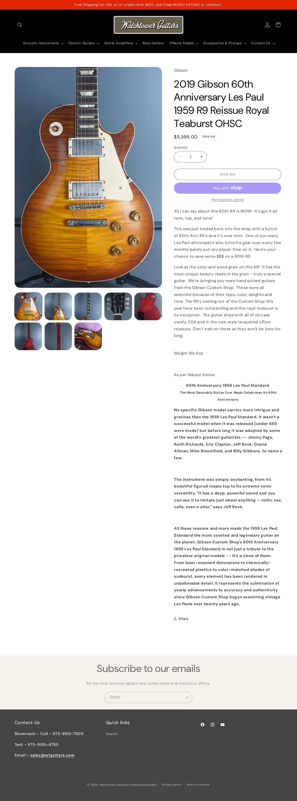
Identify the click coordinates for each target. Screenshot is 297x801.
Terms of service (198, 784)
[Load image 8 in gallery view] (88, 336)
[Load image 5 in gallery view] (148, 306)
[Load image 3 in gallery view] (88, 306)
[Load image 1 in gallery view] (28, 306)
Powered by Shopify (143, 784)
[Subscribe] (186, 697)
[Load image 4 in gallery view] (118, 306)
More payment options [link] (227, 199)
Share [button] (183, 618)
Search (112, 734)
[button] (20, 24)
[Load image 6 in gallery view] (28, 336)
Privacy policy (171, 784)
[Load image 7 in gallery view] (58, 336)
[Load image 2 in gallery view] (58, 306)
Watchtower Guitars (113, 784)
